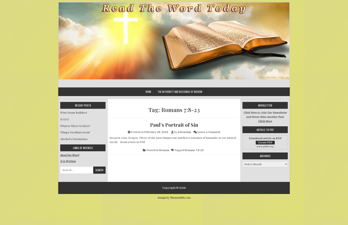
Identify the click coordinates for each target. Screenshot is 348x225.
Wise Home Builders (73, 112)
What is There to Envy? (75, 126)
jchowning (184, 132)
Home (148, 92)
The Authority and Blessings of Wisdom (180, 92)
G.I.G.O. (64, 119)
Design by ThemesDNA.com (174, 197)
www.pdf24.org (265, 146)
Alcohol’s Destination (73, 139)
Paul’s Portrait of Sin (174, 124)
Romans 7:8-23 (194, 150)
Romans (164, 150)
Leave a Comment (208, 132)
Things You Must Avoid (75, 132)
